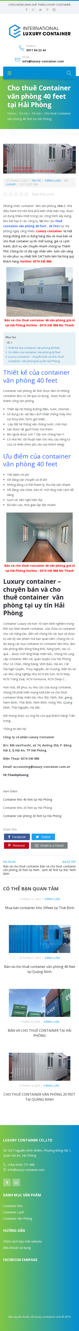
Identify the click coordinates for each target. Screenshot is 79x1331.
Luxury (11, 184)
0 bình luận (52, 180)
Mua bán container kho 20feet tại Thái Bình (39, 907)
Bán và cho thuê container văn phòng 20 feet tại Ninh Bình (21, 870)
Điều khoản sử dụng (17, 1248)
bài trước (9, 862)
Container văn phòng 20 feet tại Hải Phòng (32, 816)
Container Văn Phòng (17, 1218)
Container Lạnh (13, 1212)
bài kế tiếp (69, 862)
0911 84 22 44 (36, 50)
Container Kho (13, 1206)
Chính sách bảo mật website (22, 1241)
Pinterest (19, 845)
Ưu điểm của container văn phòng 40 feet (34, 352)
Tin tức (23, 113)
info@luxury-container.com (43, 61)
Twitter (46, 837)
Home (11, 113)
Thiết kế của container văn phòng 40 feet (34, 348)
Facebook (19, 837)
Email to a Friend (51, 845)
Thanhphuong (18, 775)
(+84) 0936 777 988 (21, 1165)
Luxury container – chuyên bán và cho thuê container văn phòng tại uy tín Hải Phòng (36, 359)
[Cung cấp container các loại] (39, 31)
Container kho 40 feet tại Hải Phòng (27, 799)
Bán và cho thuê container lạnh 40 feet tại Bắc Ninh (58, 868)
